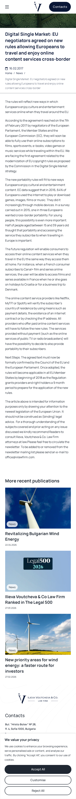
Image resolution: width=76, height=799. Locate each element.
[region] (38, 766)
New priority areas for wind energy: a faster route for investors (31, 665)
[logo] (38, 7)
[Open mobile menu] (7, 6)
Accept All (38, 769)
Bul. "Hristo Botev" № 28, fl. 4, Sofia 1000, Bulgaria (20, 727)
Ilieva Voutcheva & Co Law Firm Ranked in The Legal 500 (35, 599)
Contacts (60, 7)
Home (8, 73)
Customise (38, 780)
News (19, 73)
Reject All (38, 791)
